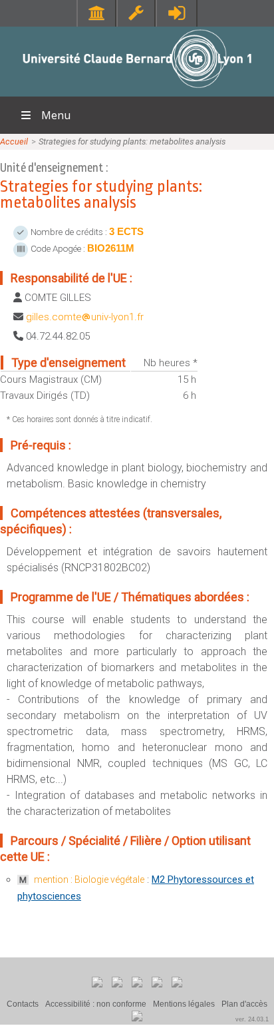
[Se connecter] (177, 13)
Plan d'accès (244, 1004)
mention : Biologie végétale (89, 879)
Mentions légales (184, 1004)
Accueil (14, 141)
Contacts (23, 1004)
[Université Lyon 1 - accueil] (137, 89)
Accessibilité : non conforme (95, 1004)
